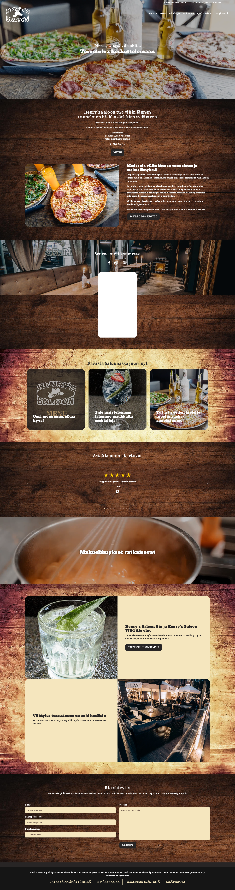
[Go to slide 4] (114, 509)
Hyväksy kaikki (109, 881)
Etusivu (153, 13)
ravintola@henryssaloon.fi (215, 2)
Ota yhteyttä (221, 13)
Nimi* (28, 804)
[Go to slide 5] (117, 509)
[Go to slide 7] (123, 509)
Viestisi (123, 804)
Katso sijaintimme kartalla (117, 139)
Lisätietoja (175, 881)
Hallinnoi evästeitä (143, 881)
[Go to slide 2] (107, 509)
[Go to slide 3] (111, 509)
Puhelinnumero (32, 829)
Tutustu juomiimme (143, 647)
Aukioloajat (174, 13)
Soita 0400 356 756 (143, 216)
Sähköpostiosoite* (34, 816)
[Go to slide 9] (130, 509)
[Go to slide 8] (127, 509)
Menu (163, 13)
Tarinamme (188, 13)
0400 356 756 (195, 2)
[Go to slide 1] (104, 509)
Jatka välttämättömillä (70, 881)
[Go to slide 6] (120, 509)
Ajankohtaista (204, 13)
